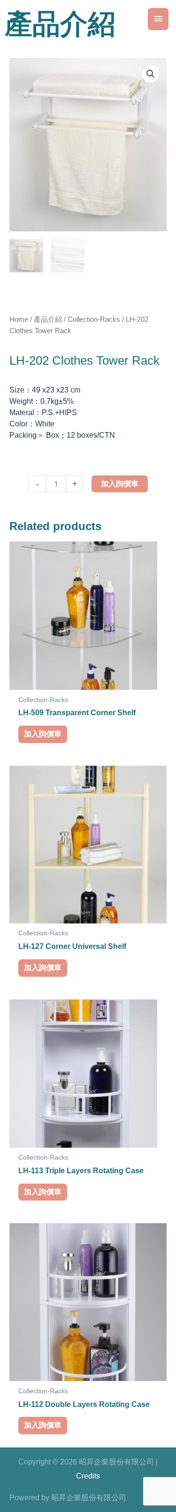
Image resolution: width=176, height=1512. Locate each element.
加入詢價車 (119, 484)
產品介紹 (48, 319)
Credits (88, 1476)
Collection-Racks (94, 319)
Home (18, 319)
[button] (150, 73)
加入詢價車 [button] (42, 734)
